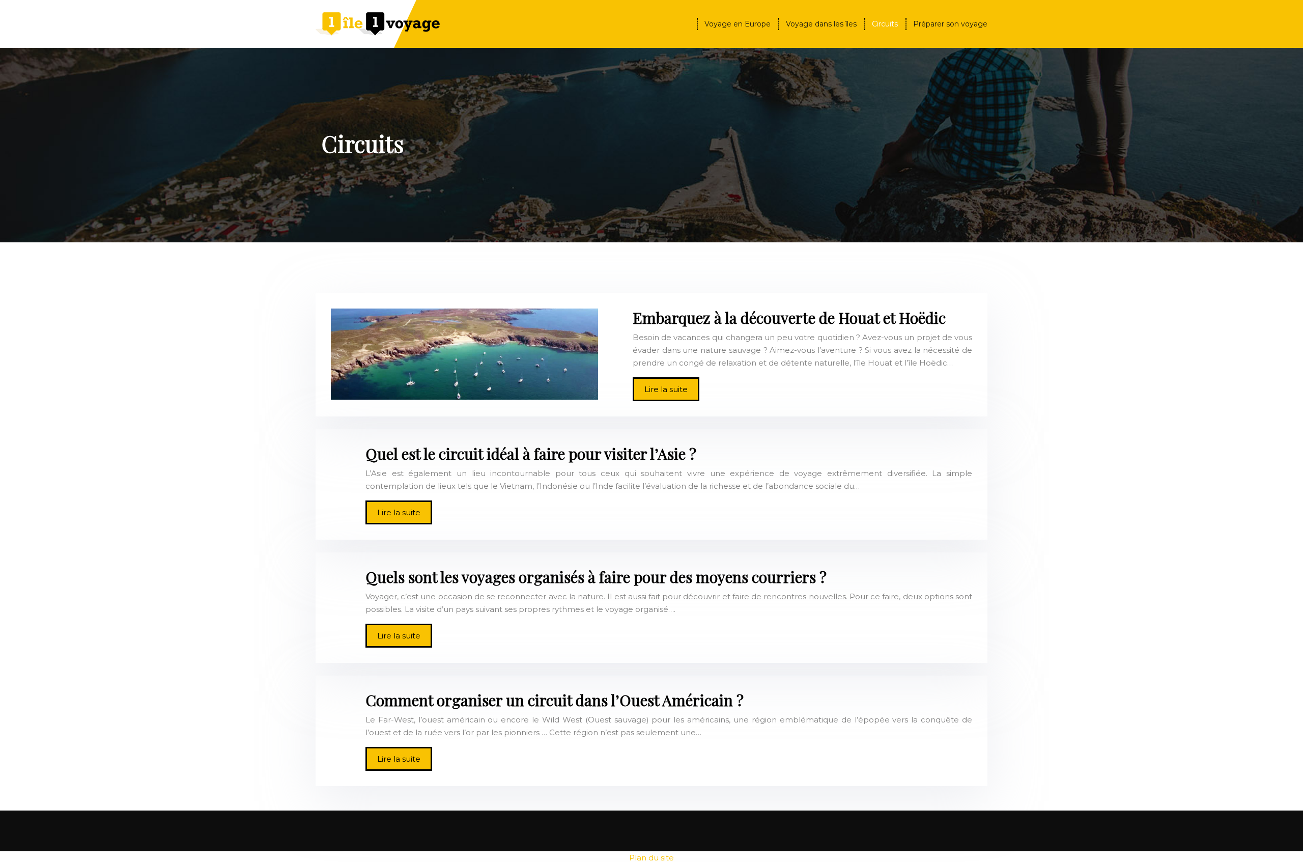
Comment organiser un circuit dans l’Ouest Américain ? (554, 700)
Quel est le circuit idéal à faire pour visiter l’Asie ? (530, 453)
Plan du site (651, 857)
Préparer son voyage (950, 24)
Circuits (885, 24)
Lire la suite (666, 389)
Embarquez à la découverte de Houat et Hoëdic (789, 318)
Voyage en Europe (737, 24)
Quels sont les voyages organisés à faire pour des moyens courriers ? (596, 577)
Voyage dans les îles (821, 24)
